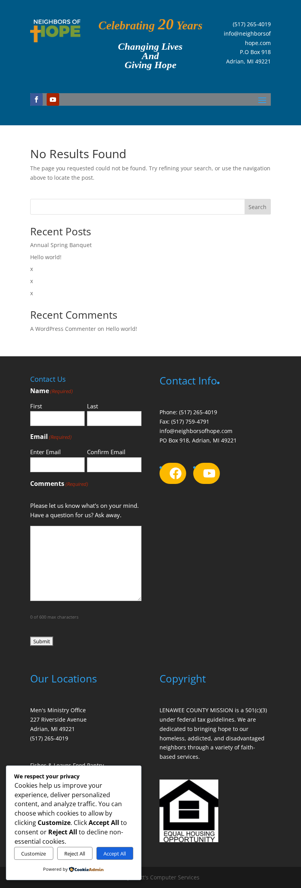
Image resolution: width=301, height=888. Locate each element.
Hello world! (46, 257)
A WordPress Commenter (63, 328)
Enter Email (45, 452)
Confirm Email (106, 452)
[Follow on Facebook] (36, 99)
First (36, 406)
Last (92, 406)
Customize (33, 853)
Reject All (74, 853)
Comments (59, 483)
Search (257, 207)
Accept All (114, 853)
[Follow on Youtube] (53, 99)
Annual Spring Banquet (61, 245)
